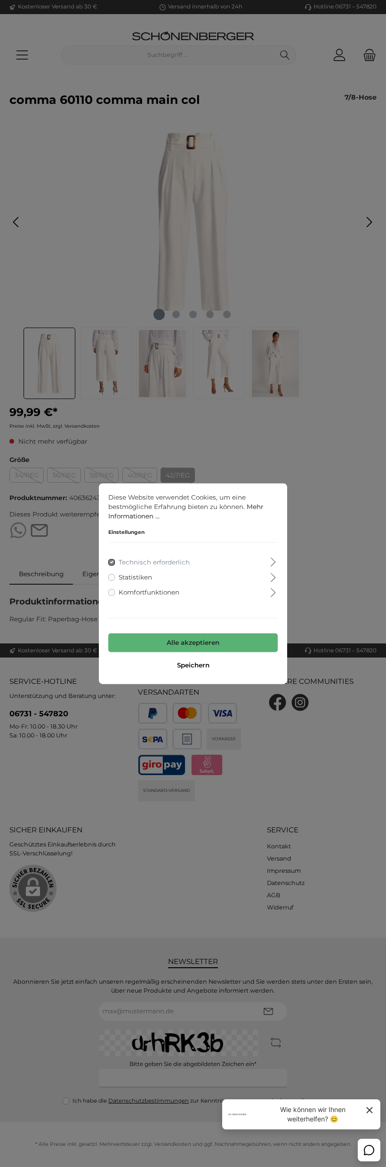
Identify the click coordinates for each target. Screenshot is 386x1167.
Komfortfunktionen (149, 592)
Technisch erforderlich (154, 562)
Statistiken (135, 577)
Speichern (193, 665)
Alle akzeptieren (193, 643)
